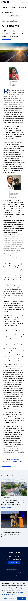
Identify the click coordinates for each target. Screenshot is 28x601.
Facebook (7, 461)
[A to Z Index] (25, 2)
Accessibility (14, 575)
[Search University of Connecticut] (23, 2)
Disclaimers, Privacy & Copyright (14, 572)
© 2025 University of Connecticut (14, 569)
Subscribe (14, 562)
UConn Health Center (15, 459)
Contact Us (9, 560)
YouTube (19, 461)
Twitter (13, 461)
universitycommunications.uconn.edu (14, 558)
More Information (9, 598)
